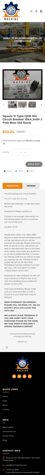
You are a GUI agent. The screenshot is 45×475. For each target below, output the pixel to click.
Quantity (6, 152)
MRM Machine (17, 472)
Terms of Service (9, 431)
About (5, 405)
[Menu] (41, 11)
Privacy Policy (8, 436)
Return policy (8, 427)
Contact (6, 409)
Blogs (5, 440)
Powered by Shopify (31, 472)
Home (21, 46)
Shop (5, 401)
